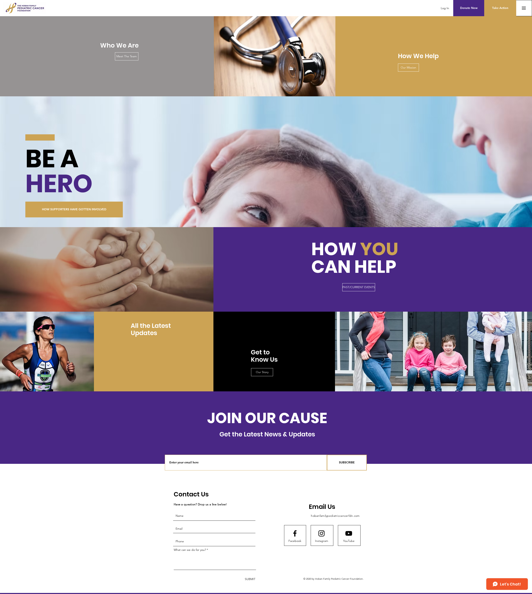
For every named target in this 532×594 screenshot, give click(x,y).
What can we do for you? (190, 549)
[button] (468, 8)
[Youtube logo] (349, 533)
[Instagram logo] (321, 533)
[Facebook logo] (295, 533)
